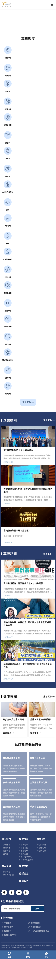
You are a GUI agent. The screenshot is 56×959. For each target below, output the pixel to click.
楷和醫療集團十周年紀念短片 (17, 530)
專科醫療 (24, 845)
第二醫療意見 (26, 857)
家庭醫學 (24, 851)
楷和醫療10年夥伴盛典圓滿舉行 (18, 450)
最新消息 (24, 874)
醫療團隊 (24, 866)
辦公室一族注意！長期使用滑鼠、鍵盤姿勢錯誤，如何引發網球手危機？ (14, 719)
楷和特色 (6, 848)
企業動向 (6, 854)
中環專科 (7, 923)
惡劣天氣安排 (8, 875)
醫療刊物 (42, 851)
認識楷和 (6, 845)
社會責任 (6, 851)
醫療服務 (24, 839)
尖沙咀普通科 (36, 927)
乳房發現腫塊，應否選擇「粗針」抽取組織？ (24, 583)
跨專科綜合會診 (27, 860)
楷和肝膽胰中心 (10, 935)
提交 (37, 908)
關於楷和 (6, 839)
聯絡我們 (24, 881)
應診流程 (6, 872)
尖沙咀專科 (8, 927)
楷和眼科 (7, 931)
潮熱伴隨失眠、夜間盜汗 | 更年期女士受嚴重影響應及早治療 (27, 623)
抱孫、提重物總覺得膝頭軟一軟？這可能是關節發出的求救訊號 (41, 719)
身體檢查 (24, 848)
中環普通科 (35, 923)
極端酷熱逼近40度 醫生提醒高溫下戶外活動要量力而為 (28, 665)
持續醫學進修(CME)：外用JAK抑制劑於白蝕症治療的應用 (28, 490)
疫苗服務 (24, 854)
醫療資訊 (41, 839)
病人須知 (6, 866)
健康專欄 (42, 845)
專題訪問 (42, 848)
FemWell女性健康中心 (40, 931)
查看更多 (26, 402)
